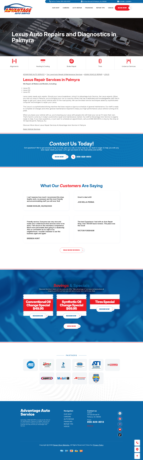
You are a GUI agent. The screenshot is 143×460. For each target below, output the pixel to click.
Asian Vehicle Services (31, 129)
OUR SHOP (55, 8)
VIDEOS (110, 8)
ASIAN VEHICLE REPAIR (93, 74)
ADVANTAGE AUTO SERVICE (34, 74)
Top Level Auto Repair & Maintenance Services (64, 74)
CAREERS (66, 8)
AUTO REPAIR (77, 8)
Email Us (90, 425)
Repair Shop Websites (61, 445)
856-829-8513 (95, 119)
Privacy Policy (98, 445)
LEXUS (106, 74)
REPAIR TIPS (100, 8)
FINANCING (89, 8)
